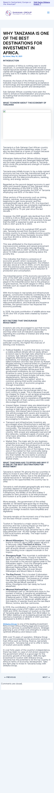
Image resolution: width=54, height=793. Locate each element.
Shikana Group (10, 624)
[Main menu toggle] (48, 12)
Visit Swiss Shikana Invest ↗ (42, 3)
